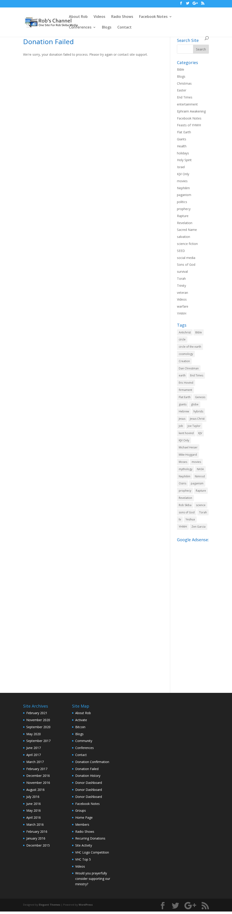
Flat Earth (184, 132)
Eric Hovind (186, 383)
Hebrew (184, 411)
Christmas (184, 83)
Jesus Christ (197, 419)
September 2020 (38, 727)
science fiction (187, 244)
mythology (185, 469)
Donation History (87, 775)
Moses (183, 462)
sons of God (187, 512)
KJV (200, 433)
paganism (184, 195)
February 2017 (36, 769)
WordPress (86, 904)
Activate (81, 720)
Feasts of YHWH (189, 125)
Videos (99, 17)
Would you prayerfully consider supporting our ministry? (92, 878)
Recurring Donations (90, 838)
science (200, 505)
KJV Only (183, 174)
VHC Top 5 (83, 859)
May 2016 (33, 810)
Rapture (182, 216)
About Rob (78, 17)
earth (182, 375)
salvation (183, 236)
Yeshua (190, 519)
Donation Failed (87, 769)
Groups (80, 810)
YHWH (181, 313)
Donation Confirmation (92, 762)
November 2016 (38, 782)
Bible (180, 69)
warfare (182, 306)
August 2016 (35, 789)
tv (180, 519)
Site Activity (83, 845)
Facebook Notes (153, 17)
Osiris (182, 483)
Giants (181, 139)
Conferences (80, 28)
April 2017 (33, 755)
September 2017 (38, 741)
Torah (181, 278)
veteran (182, 292)
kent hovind (186, 433)
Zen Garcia (198, 527)
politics (182, 202)
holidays (183, 153)
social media (186, 258)
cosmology (186, 354)
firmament (185, 390)
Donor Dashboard (88, 782)
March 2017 (35, 762)
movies (182, 181)
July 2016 (32, 796)
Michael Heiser (188, 447)
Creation (184, 361)
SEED (181, 251)
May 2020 (33, 734)
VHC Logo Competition (92, 852)
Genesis (200, 397)
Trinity (181, 285)
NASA (200, 469)
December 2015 (38, 845)
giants (182, 404)
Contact (124, 28)
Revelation (184, 223)
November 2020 (38, 720)
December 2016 (38, 775)
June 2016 (33, 804)
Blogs (106, 28)
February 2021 (36, 713)
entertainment (187, 104)
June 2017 (33, 748)
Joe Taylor (194, 426)
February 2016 (36, 831)
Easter (181, 90)
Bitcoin (80, 727)
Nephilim (183, 188)
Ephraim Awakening (191, 111)
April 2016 (33, 817)
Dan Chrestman (189, 368)
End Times (184, 97)
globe (194, 404)
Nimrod (200, 476)
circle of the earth (190, 347)
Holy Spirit (184, 160)
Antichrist (185, 332)
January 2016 (35, 838)
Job (181, 426)
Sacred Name (187, 229)
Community (83, 741)
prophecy (184, 209)
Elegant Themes (49, 904)
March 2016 (35, 824)
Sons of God (186, 264)
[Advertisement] (193, 612)
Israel (181, 167)
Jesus (182, 419)
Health (181, 146)
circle (182, 339)
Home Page (84, 817)
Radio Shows (122, 17)
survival (182, 271)
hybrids (198, 411)
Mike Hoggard (188, 455)
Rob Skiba (185, 505)
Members (82, 824)
